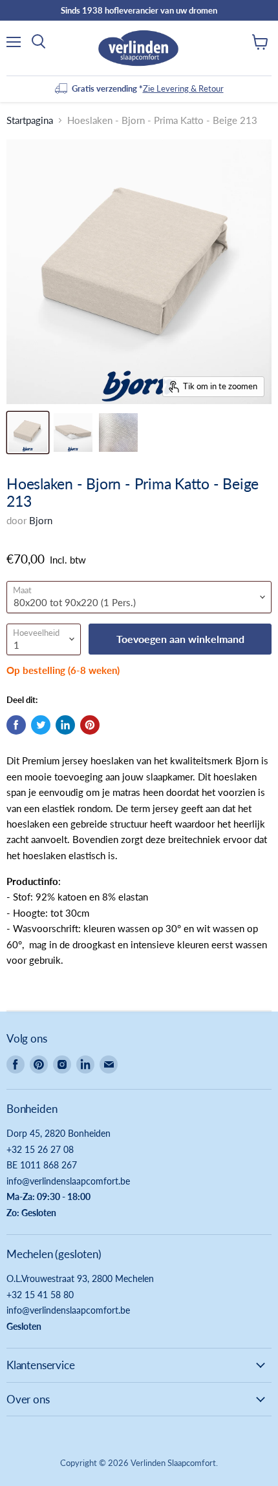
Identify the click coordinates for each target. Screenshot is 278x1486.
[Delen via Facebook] (16, 725)
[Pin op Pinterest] (90, 725)
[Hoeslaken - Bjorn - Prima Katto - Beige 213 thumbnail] (27, 432)
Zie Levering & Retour (183, 88)
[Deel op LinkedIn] (65, 725)
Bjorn (40, 520)
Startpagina (29, 120)
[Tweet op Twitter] (40, 725)
